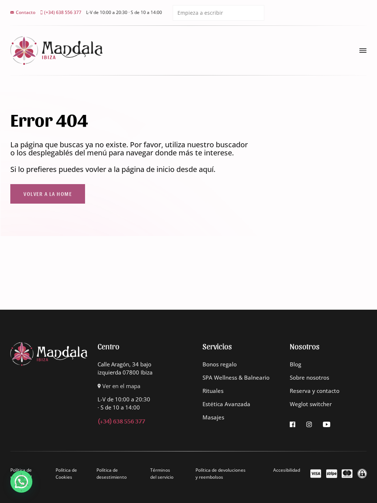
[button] (21, 482)
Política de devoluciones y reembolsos (220, 473)
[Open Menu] (363, 50)
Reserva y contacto (314, 391)
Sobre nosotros (309, 377)
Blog (295, 364)
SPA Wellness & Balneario (235, 377)
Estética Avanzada (226, 404)
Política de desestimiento (111, 473)
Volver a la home (48, 193)
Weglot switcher (311, 404)
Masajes (213, 417)
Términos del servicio (161, 473)
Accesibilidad (286, 470)
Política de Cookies (66, 473)
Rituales (212, 391)
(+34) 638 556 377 (121, 421)
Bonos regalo (219, 364)
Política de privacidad (21, 473)
